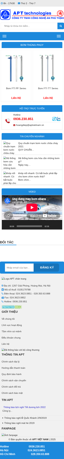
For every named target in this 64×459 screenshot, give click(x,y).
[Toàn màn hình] (58, 226)
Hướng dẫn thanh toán (13, 368)
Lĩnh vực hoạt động (12, 325)
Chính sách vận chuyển (14, 380)
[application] (32, 212)
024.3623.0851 (36, 450)
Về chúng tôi (8, 319)
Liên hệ (5, 344)
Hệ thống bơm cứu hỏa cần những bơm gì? (39, 160)
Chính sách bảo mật (12, 393)
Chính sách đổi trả (11, 386)
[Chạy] (6, 226)
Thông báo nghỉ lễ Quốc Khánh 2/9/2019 (25, 418)
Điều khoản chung (11, 337)
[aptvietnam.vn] (32, 14)
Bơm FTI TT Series (48, 88)
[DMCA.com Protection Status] (12, 306)
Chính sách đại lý (11, 361)
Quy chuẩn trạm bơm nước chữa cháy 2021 (38, 145)
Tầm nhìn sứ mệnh (11, 331)
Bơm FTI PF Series (16, 88)
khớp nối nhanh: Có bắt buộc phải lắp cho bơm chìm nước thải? (37, 175)
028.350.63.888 (40, 454)
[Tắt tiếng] (52, 226)
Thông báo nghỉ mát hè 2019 (19, 423)
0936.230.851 (23, 119)
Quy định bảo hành (11, 374)
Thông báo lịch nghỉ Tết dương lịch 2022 (24, 407)
